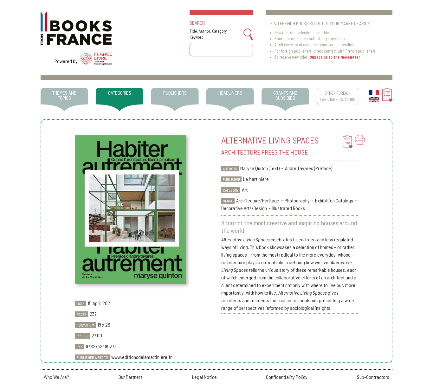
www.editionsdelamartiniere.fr (141, 357)
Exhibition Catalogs (334, 200)
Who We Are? (56, 377)
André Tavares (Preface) (308, 168)
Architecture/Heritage (257, 200)
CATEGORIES (119, 93)
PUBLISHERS (175, 93)
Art (245, 190)
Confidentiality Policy (286, 377)
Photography (297, 200)
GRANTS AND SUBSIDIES (285, 95)
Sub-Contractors (373, 377)
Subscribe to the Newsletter (335, 57)
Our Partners (131, 377)
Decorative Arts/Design (244, 208)
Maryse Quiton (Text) (260, 168)
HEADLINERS (230, 93)
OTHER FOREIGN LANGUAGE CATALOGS (337, 96)
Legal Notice (204, 377)
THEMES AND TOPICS (64, 95)
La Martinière (256, 179)
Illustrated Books (288, 208)
